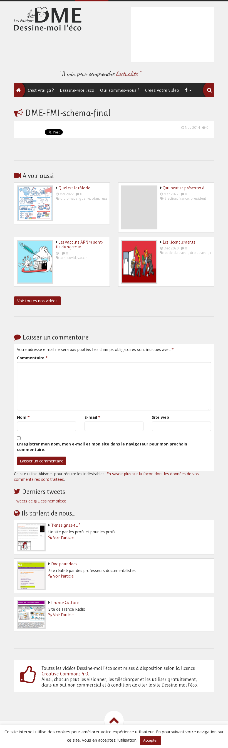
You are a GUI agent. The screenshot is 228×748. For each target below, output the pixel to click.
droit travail (199, 252)
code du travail (176, 252)
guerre (84, 198)
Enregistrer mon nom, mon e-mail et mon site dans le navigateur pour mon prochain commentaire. (102, 446)
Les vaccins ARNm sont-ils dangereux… (79, 244)
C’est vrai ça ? (41, 90)
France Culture (64, 602)
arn (63, 257)
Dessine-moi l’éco (77, 90)
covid (71, 257)
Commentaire (32, 357)
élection (171, 198)
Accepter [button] (150, 740)
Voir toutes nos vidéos (37, 300)
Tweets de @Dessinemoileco (40, 501)
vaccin (82, 257)
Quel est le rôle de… (75, 187)
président (198, 198)
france (184, 198)
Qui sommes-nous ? (119, 90)
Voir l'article (63, 537)
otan (95, 198)
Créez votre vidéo (162, 90)
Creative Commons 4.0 (64, 674)
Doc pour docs (64, 563)
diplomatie (69, 198)
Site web (160, 417)
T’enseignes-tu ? (65, 525)
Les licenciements (179, 242)
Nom (23, 417)
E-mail (92, 417)
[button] (209, 90)
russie (106, 198)
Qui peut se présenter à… (185, 187)
